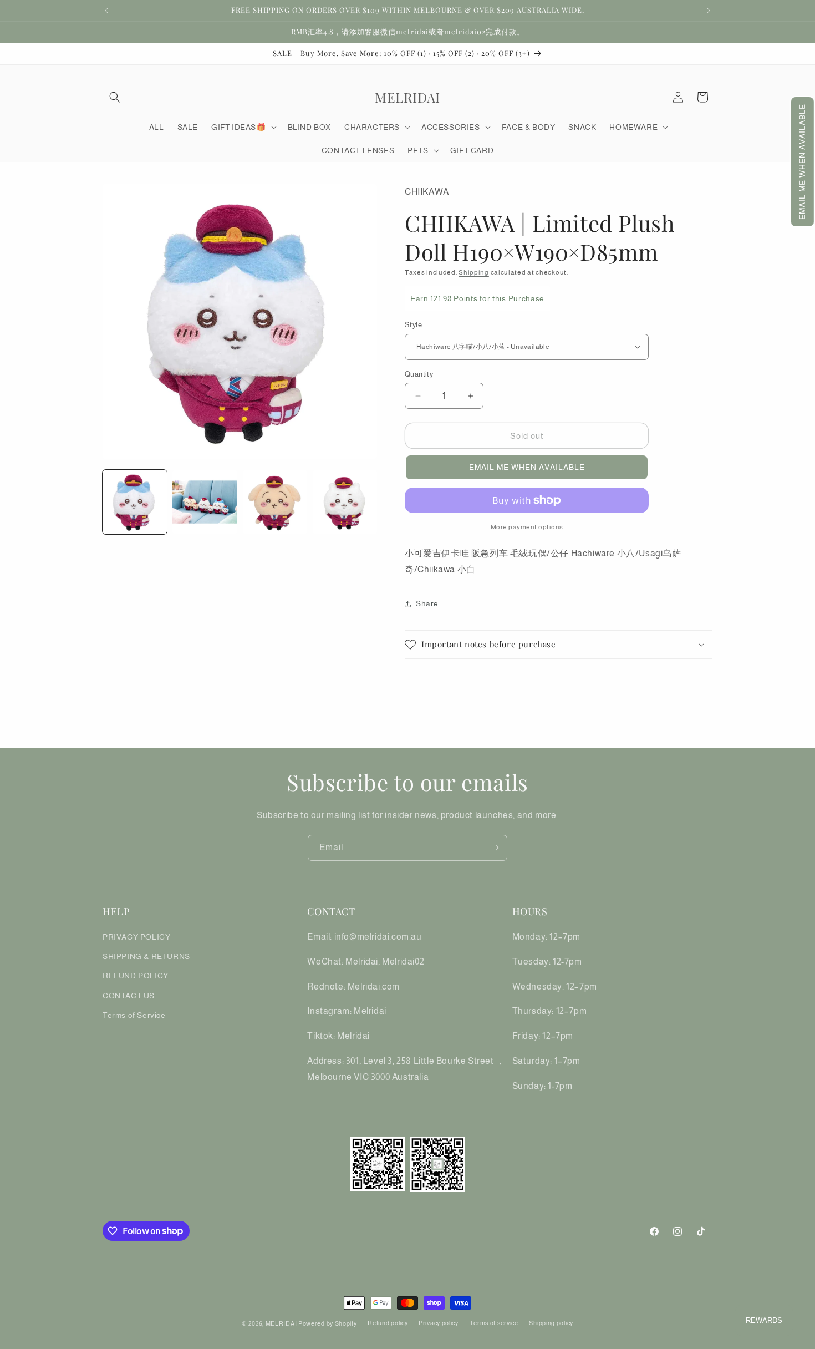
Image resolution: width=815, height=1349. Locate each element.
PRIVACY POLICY (136, 936)
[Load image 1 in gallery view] (135, 502)
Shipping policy (551, 1323)
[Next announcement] (708, 10)
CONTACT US (129, 995)
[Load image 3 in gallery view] (275, 502)
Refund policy (387, 1323)
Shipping (474, 272)
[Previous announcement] (106, 10)
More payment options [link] (527, 527)
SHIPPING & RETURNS (146, 956)
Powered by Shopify (327, 1323)
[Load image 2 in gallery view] (204, 502)
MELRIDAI (282, 1323)
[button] (802, 161)
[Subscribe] (494, 848)
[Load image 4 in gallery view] (345, 502)
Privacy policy (439, 1323)
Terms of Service (134, 1015)
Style (413, 325)
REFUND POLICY (136, 975)
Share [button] (427, 603)
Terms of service (494, 1323)
